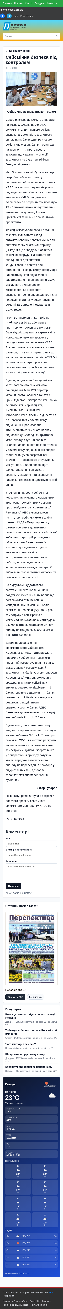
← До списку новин (18, 50)
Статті (28, 3)
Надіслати (13, 886)
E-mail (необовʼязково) (19, 849)
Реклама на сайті (39, 1305)
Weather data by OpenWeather (17, 1273)
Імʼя (8, 838)
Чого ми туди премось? (20, 1044)
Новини (18, 3)
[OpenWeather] (50, 1084)
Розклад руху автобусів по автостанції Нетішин (30, 1016)
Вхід (16, 16)
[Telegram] (9, 15)
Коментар (11, 861)
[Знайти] (57, 36)
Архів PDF (35, 1301)
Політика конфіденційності (15, 1305)
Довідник (39, 3)
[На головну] (15, 26)
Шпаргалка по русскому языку (25, 1054)
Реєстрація (26, 16)
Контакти (52, 3)
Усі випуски (35, 997)
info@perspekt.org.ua (11, 9)
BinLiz (52, 1292)
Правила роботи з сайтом (15, 1301)
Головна (7, 3)
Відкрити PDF (15, 997)
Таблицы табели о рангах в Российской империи (31, 1032)
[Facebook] (2, 15)
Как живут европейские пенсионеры (28, 1067)
